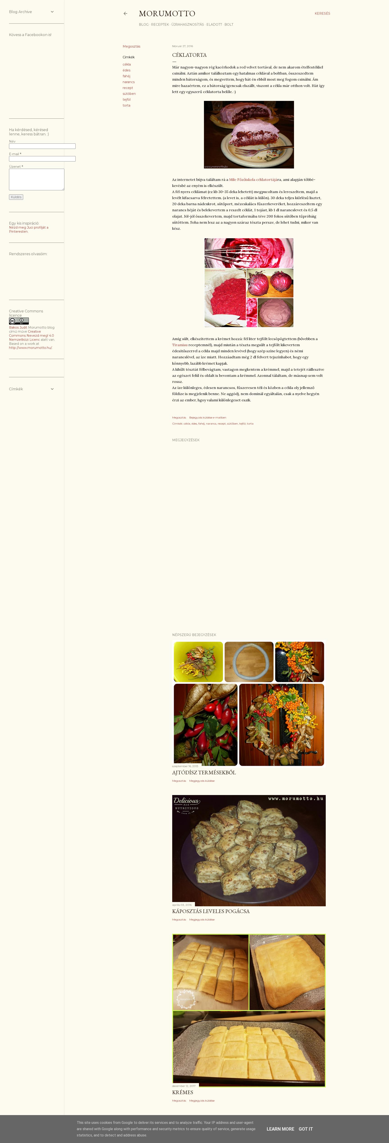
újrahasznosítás (187, 25)
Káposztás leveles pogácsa (211, 911)
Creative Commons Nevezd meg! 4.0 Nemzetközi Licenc (31, 335)
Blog (144, 25)
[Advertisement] (249, 590)
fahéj (126, 76)
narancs (129, 82)
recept (128, 88)
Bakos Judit (18, 327)
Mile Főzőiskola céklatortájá (253, 179)
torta (126, 105)
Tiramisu (180, 345)
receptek (160, 25)
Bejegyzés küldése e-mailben (207, 417)
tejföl (127, 100)
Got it (306, 1129)
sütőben (129, 94)
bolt (228, 25)
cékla (127, 64)
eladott (214, 25)
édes (126, 70)
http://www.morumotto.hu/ (30, 348)
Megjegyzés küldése (202, 780)
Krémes (182, 1092)
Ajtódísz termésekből (204, 772)
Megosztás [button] (131, 46)
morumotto (167, 13)
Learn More (280, 1129)
